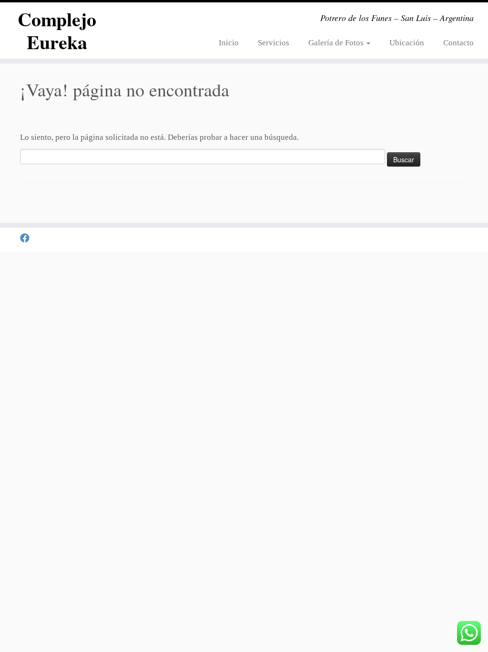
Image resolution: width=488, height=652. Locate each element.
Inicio (229, 42)
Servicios (273, 42)
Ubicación (406, 42)
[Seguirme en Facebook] (28, 238)
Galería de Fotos (337, 42)
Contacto (458, 42)
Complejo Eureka (57, 30)
